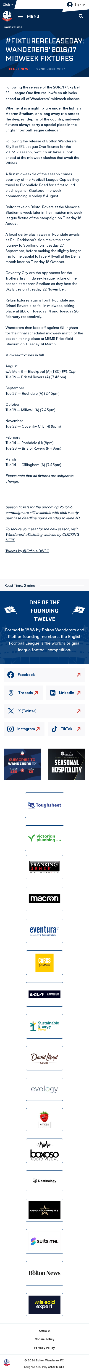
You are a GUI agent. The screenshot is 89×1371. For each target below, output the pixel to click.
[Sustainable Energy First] (44, 1026)
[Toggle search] (80, 16)
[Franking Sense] (44, 867)
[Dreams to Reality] (44, 1210)
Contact (44, 1330)
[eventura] (44, 931)
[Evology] (44, 1089)
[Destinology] (44, 1180)
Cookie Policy (44, 1339)
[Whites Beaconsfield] (44, 1119)
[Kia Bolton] (44, 994)
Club (6, 4)
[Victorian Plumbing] (44, 838)
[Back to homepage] (7, 16)
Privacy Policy (44, 1348)
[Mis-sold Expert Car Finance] (44, 1304)
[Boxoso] (44, 1151)
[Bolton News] (44, 1273)
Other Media (56, 1366)
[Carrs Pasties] (44, 962)
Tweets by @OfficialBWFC (27, 551)
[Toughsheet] (44, 805)
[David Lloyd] (44, 1058)
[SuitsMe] (44, 1241)
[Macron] (44, 899)
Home (18, 27)
